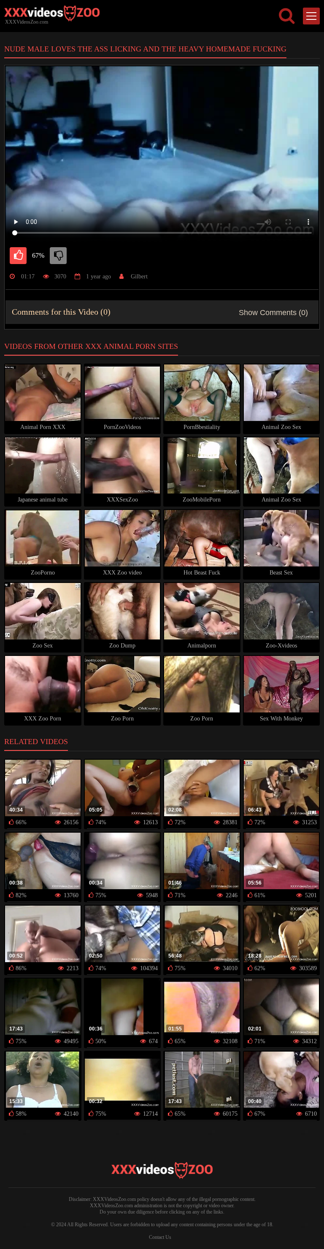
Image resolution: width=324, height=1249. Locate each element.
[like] (18, 255)
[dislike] (58, 255)
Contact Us (160, 1237)
